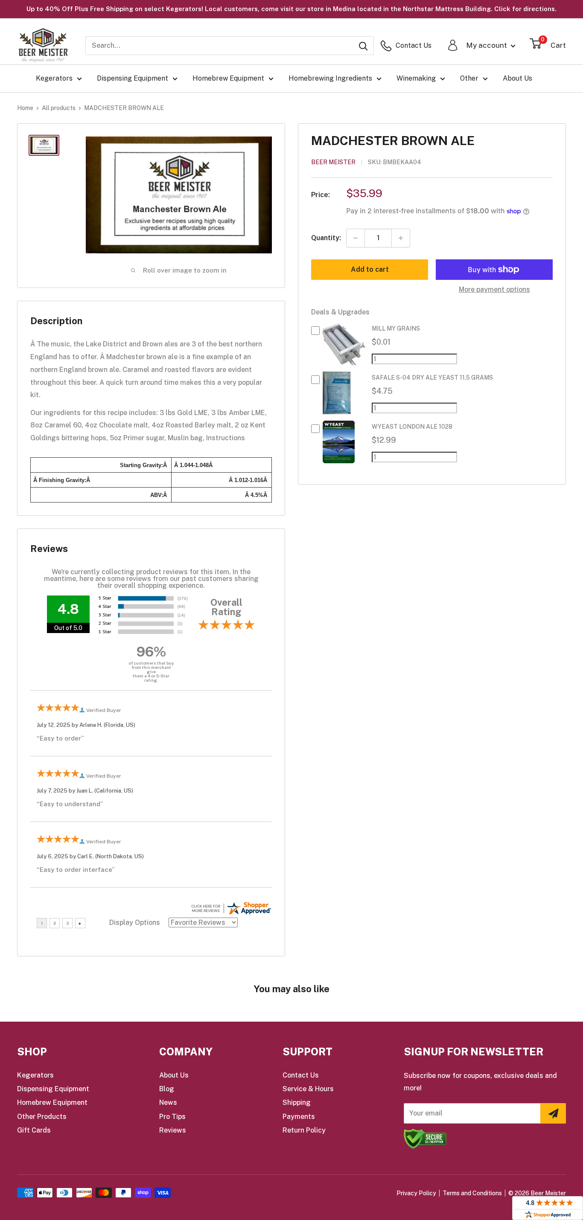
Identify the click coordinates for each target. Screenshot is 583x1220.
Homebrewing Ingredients (330, 78)
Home (25, 108)
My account (487, 45)
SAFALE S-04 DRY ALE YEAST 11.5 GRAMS (432, 378)
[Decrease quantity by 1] (355, 238)
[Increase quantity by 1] (401, 238)
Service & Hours (308, 1089)
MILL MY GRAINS (396, 328)
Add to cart (370, 269)
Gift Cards (34, 1130)
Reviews (172, 1130)
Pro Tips (172, 1117)
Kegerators (54, 78)
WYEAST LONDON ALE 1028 (412, 427)
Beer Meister (333, 162)
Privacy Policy (416, 1193)
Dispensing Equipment (132, 78)
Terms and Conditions (472, 1193)
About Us (517, 78)
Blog (166, 1089)
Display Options (134, 922)
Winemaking (416, 78)
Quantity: (326, 238)
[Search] (363, 45)
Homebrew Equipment (228, 78)
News (168, 1102)
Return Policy (304, 1130)
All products (59, 108)
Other (469, 78)
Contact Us (301, 1075)
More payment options (494, 289)
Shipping (297, 1102)
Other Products (42, 1117)
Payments (299, 1117)
